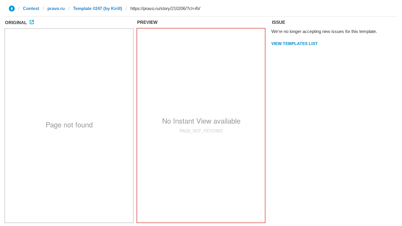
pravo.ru (56, 8)
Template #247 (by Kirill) (97, 8)
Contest (31, 8)
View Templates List (294, 43)
